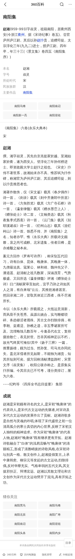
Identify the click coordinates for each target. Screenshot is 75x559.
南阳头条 (20, 533)
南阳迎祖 (55, 115)
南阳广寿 (55, 514)
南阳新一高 (20, 115)
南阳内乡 (55, 533)
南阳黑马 (20, 505)
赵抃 (40, 40)
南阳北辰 (20, 514)
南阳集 (28, 92)
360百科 (37, 4)
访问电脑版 (30, 554)
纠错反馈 (68, 554)
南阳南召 (55, 106)
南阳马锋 (20, 106)
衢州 (21, 35)
